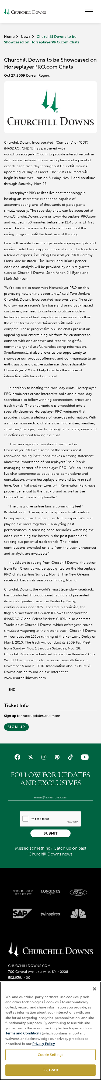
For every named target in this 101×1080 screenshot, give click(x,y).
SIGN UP (16, 727)
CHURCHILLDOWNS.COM (29, 966)
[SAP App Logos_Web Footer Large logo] (22, 913)
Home (9, 37)
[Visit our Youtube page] (84, 757)
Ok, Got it (50, 1070)
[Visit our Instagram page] (44, 757)
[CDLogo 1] (50, 950)
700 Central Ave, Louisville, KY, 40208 (38, 972)
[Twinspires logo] (50, 913)
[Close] (94, 989)
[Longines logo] (50, 892)
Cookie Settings (51, 1055)
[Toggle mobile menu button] (89, 12)
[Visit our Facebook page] (17, 757)
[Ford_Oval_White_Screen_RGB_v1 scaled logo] (78, 892)
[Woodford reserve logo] (22, 892)
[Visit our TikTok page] (70, 757)
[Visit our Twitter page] (30, 757)
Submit (50, 833)
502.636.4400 (19, 978)
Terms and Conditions (23, 1033)
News (25, 37)
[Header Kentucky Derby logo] (25, 11)
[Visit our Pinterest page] (57, 757)
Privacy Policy (43, 1044)
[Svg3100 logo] (78, 913)
